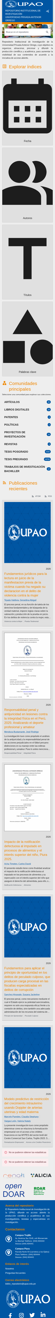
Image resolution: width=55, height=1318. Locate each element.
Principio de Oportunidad (13, 1016)
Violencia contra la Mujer (13, 621)
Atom (38, 496)
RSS (50, 496)
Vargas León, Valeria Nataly (17, 1121)
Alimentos (27, 885)
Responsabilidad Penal (12, 753)
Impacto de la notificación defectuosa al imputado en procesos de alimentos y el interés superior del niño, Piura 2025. (25, 850)
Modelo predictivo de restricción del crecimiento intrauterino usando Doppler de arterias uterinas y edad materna (26, 1105)
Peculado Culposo (31, 1016)
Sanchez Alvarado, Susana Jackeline (22, 994)
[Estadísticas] (47, 11)
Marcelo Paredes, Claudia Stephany (21, 1117)
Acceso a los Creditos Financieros (38, 1142)
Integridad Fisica (30, 753)
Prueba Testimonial (32, 621)
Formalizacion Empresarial (14, 1142)
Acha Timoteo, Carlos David (17, 864)
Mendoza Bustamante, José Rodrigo (21, 732)
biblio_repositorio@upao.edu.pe (20, 1284)
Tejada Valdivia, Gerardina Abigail (20, 600)
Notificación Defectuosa (12, 885)
